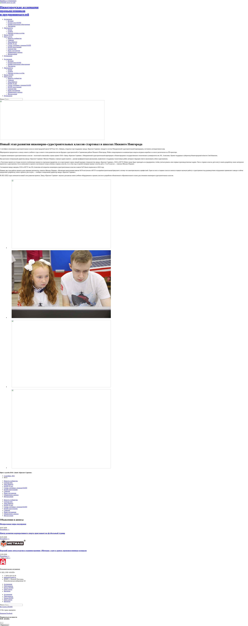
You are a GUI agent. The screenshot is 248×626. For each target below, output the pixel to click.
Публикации (8, 56)
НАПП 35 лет (12, 43)
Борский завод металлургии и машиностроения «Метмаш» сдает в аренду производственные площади (43, 551)
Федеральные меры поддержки (13, 524)
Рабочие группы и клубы (16, 33)
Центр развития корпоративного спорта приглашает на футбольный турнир (32, 533)
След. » (7, 558)
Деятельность (8, 28)
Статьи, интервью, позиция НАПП (19, 45)
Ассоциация (8, 19)
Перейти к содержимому (8, 1)
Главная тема (12, 49)
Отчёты (10, 31)
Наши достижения (14, 50)
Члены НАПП (8, 35)
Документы (11, 26)
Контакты (7, 591)
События (11, 40)
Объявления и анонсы (15, 52)
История (10, 21)
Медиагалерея (12, 54)
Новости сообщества (15, 38)
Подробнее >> (4, 529)
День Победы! (12, 42)
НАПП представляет (15, 47)
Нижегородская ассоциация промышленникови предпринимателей (19, 11)
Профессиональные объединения (19, 24)
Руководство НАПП (14, 23)
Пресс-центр (8, 36)
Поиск (2, 99)
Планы (10, 30)
